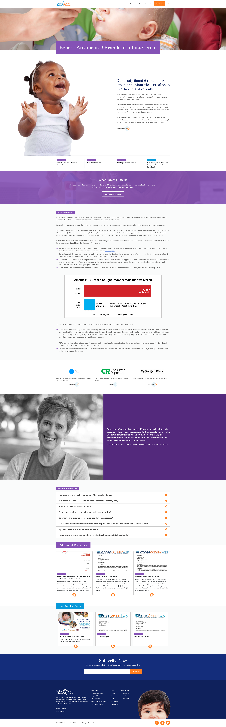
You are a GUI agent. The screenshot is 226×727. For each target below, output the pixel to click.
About (125, 4)
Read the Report (122, 128)
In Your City (124, 696)
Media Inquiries (60, 711)
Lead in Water (95, 699)
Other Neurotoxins (97, 704)
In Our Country (125, 699)
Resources (133, 4)
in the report (110, 251)
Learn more (72, 384)
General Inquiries (61, 708)
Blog (140, 4)
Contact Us (148, 4)
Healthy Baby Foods (97, 693)
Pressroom (114, 701)
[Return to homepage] (63, 3)
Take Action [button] (159, 4)
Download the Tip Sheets (113, 194)
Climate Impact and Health (99, 701)
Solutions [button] (117, 4)
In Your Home (125, 693)
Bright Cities (95, 696)
